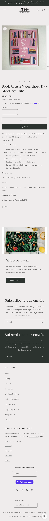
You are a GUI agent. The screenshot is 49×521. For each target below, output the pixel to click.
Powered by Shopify (29, 512)
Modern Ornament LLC (15, 512)
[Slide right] (29, 81)
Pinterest (8, 456)
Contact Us (9, 389)
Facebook (8, 446)
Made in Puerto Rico (12, 399)
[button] (4, 10)
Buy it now (24, 127)
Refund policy (41, 512)
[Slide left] (19, 81)
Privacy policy (13, 516)
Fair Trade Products (12, 394)
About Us (8, 384)
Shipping (4, 99)
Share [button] (6, 207)
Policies (7, 420)
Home (7, 373)
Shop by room (16, 280)
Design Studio (10, 415)
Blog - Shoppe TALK (12, 409)
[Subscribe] (41, 322)
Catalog (7, 379)
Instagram (8, 451)
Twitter (7, 460)
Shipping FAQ (10, 404)
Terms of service (25, 516)
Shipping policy (37, 516)
